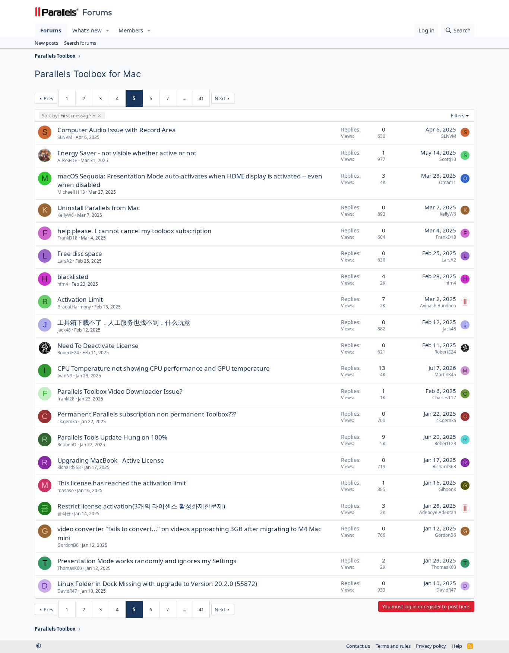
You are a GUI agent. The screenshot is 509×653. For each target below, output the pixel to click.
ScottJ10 (447, 159)
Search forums (80, 42)
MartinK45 (445, 374)
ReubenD (66, 444)
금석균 (64, 513)
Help (457, 646)
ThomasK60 (69, 568)
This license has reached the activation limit (121, 483)
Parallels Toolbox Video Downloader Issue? (119, 391)
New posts (46, 42)
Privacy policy (431, 646)
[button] (107, 30)
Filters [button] (457, 115)
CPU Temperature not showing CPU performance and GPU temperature (163, 368)
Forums (50, 30)
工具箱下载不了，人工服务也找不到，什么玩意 (123, 322)
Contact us (358, 646)
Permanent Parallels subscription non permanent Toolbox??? (146, 414)
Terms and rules (393, 646)
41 (201, 98)
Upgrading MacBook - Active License (110, 460)
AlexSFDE (67, 160)
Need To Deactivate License (98, 345)
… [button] (184, 98)
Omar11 (447, 182)
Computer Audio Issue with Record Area (116, 130)
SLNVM (64, 137)
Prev (49, 98)
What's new (87, 30)
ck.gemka (67, 421)
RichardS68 (69, 467)
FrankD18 (67, 238)
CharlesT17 (444, 397)
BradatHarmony (74, 307)
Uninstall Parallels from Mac (98, 207)
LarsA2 (64, 261)
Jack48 (64, 330)
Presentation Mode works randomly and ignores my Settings (146, 561)
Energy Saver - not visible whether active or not (126, 153)
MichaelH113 (71, 192)
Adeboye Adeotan (437, 512)
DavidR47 (67, 591)
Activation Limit (80, 299)
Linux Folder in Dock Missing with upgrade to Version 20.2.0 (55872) (157, 583)
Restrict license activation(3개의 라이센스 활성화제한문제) (141, 506)
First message (66, 115)
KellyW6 (65, 215)
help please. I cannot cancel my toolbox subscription (134, 230)
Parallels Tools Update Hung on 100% (112, 437)
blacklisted (72, 276)
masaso (65, 490)
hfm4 (62, 284)
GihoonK (447, 489)
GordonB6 (68, 545)
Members (130, 30)
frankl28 (66, 399)
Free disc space (79, 253)
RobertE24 (68, 352)
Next (220, 98)
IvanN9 (64, 376)
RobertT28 (445, 443)
